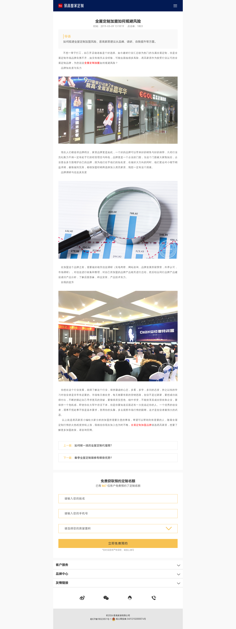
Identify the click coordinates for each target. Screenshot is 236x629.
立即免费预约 (118, 543)
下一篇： (88, 457)
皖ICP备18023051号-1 (101, 619)
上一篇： (88, 445)
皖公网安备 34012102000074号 (130, 619)
